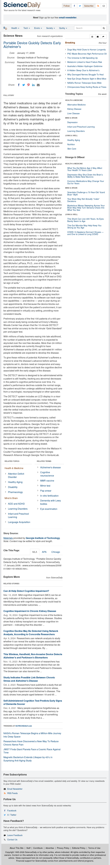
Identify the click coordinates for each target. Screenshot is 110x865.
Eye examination (48, 508)
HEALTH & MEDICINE (74, 100)
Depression (72, 122)
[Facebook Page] (74, 5)
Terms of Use (94, 847)
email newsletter (67, 17)
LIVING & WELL (71, 135)
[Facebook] (18, 85)
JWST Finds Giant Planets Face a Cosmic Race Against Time (31, 751)
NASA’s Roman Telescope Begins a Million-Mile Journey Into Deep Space (32, 735)
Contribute (38, 847)
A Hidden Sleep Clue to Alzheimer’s (83, 70)
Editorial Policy (78, 847)
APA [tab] (44, 552)
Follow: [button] (67, 5)
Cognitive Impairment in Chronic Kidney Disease (29, 611)
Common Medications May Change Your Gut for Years (85, 182)
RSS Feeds (12, 793)
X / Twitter (11, 814)
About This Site (16, 847)
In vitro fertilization (49, 495)
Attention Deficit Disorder (16, 475)
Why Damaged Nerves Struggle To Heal (85, 74)
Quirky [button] (62, 28)
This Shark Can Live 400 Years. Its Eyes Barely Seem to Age (85, 219)
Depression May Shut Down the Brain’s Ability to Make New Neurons (85, 175)
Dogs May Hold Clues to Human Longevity (86, 49)
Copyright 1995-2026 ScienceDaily (21, 852)
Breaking (70, 42)
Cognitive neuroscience (47, 474)
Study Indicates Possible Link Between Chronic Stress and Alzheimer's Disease (29, 679)
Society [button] (49, 28)
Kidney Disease (74, 108)
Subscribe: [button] (89, 5)
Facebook (11, 810)
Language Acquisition (19, 522)
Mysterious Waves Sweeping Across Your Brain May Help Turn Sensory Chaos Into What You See (86, 207)
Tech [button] (26, 28)
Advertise (50, 847)
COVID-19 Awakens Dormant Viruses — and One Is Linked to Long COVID (85, 233)
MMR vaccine (47, 480)
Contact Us (12, 839)
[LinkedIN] (33, 85)
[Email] (38, 85)
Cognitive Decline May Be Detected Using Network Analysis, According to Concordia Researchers (30, 632)
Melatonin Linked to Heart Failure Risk (84, 62)
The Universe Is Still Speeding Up (82, 57)
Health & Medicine (14, 468)
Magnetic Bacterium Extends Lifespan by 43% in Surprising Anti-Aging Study (27, 759)
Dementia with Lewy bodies (50, 502)
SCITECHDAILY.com (23, 726)
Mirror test (45, 485)
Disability (12, 487)
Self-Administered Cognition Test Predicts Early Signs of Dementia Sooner (32, 702)
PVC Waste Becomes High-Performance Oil (87, 53)
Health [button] (14, 28)
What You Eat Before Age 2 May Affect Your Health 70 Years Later (84, 169)
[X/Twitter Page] (80, 5)
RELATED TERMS (44, 461)
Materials (8, 538)
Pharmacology (15, 492)
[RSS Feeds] (98, 5)
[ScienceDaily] (22, 5)
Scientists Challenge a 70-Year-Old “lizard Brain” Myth (86, 193)
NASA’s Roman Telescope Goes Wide (84, 82)
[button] (92, 36)
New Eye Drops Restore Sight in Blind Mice (86, 78)
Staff (28, 847)
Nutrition (71, 144)
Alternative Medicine (76, 104)
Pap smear (45, 490)
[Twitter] (23, 85)
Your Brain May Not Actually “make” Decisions (83, 199)
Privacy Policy (63, 847)
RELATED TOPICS (12, 461)
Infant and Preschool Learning (18, 515)
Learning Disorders (18, 508)
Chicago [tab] (55, 552)
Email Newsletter (14, 788)
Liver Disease (73, 113)
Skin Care (71, 148)
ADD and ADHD (16, 503)
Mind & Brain (11, 498)
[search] (104, 28)
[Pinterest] (28, 85)
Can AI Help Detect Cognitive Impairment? (26, 591)
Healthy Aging (15, 482)
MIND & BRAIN (71, 118)
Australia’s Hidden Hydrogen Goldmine (84, 66)
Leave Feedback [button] (14, 835)
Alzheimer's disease (50, 467)
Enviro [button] (37, 28)
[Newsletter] (104, 5)
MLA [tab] (34, 552)
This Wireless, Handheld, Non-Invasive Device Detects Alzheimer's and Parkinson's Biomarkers (32, 656)
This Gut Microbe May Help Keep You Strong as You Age (84, 226)
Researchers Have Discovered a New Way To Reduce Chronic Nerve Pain (31, 743)
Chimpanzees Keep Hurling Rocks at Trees (86, 87)
